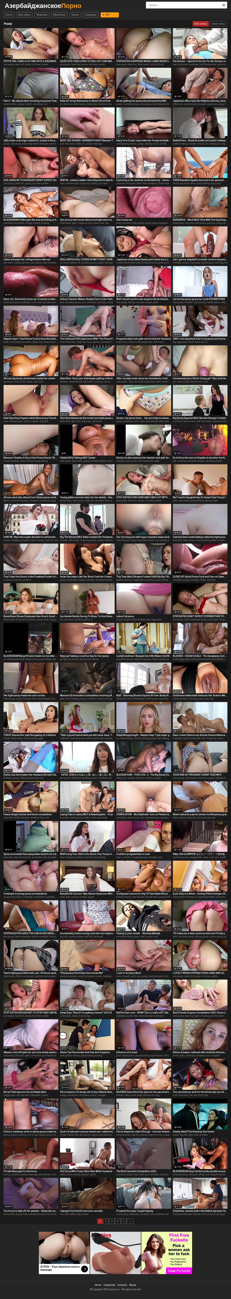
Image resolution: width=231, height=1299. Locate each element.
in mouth (121, 936)
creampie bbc (123, 1134)
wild (196, 1134)
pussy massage (94, 143)
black (191, 342)
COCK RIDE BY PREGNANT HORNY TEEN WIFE (197, 774)
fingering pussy (88, 540)
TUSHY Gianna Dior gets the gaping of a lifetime (30, 735)
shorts (28, 104)
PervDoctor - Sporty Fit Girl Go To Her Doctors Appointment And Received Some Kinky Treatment (200, 61)
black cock (98, 223)
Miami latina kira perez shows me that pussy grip (200, 814)
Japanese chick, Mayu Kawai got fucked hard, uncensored (143, 259)
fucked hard (122, 262)
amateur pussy (89, 262)
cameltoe (38, 104)
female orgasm (98, 461)
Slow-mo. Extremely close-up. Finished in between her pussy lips (31, 299)
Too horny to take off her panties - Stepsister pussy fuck (31, 1211)
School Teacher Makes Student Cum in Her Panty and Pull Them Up (87, 299)
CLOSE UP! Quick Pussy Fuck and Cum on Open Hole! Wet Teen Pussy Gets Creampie (200, 576)
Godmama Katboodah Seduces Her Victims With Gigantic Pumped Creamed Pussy (200, 695)
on (61, 104)
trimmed (189, 897)
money (40, 540)
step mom (121, 342)
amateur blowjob (105, 580)
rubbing (107, 976)
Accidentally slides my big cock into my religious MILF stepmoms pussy (87, 933)
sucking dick (92, 738)
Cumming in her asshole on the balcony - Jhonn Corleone (143, 180)
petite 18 (75, 262)
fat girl (126, 619)
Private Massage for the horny (20, 1171)
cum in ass (32, 1134)
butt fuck (203, 1095)
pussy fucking (23, 698)
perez (183, 817)
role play (101, 302)
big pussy (216, 183)
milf (199, 421)
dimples (203, 1134)
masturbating (203, 540)
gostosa (211, 223)
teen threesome (51, 262)
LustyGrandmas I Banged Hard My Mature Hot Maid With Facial (143, 656)
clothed (188, 302)
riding (13, 738)
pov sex (211, 817)
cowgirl (192, 143)
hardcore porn (156, 976)
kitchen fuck (199, 1214)
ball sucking (163, 738)
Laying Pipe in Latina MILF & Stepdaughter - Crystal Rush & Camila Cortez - (87, 814)
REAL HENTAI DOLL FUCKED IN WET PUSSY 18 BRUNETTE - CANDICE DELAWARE (87, 259)
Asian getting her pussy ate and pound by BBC (141, 100)
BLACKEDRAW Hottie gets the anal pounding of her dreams (31, 219)
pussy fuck (223, 104)
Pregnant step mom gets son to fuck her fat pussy (143, 338)
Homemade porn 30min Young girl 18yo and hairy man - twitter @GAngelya (200, 378)
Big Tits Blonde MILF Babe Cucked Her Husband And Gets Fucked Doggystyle (87, 537)
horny (7, 1174)
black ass (92, 104)
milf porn (19, 1055)
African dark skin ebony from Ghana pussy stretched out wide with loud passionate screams (31, 497)
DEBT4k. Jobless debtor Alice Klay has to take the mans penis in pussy (87, 180)
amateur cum (167, 1174)
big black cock (11, 381)
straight (102, 1095)
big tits (135, 1134)
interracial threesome (141, 262)
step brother (10, 104)
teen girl (89, 500)
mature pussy (219, 421)
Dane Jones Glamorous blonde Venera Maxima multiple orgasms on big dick (200, 735)
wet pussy (200, 223)
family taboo (213, 302)
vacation (215, 1055)
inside (151, 540)
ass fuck (138, 381)
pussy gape (109, 698)
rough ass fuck (84, 342)
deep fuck (37, 342)
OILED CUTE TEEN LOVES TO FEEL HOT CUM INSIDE (87, 61)
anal (118, 223)
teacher (120, 461)
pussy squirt (151, 223)
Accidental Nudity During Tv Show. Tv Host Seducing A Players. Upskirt (87, 616)
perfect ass (55, 143)
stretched (36, 1055)
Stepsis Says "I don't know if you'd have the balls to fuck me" (31, 338)
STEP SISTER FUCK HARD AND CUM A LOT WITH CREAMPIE (143, 497)
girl (174, 381)
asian (101, 262)
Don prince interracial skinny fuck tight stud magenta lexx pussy (87, 219)
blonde (63, 540)
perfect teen (217, 1015)
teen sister (143, 64)
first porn (70, 143)
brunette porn (161, 262)
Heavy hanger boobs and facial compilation (28, 814)
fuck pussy (15, 342)
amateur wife (163, 1214)
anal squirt (178, 223)
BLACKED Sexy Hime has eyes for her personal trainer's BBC (143, 1092)
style (155, 302)
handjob (14, 461)
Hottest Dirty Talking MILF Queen (77, 457)
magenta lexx (85, 223)
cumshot (126, 223)
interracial (65, 223)
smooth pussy (180, 1174)
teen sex (68, 104)
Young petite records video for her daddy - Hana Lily (87, 497)
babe (215, 500)
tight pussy (9, 698)
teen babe (184, 500)
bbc (79, 421)
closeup (195, 580)
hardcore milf (123, 698)
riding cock (31, 659)
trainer (119, 1095)
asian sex (212, 104)
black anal (163, 183)
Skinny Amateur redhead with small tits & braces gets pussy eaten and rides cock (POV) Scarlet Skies (200, 1052)
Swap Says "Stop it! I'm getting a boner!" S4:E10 (86, 1012)
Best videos (24, 14)
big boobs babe (207, 897)
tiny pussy (178, 302)
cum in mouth (110, 381)
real (160, 857)
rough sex (84, 183)
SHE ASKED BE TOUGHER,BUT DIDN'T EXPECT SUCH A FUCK (31, 180)
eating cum (76, 817)
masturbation (126, 738)
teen (175, 64)
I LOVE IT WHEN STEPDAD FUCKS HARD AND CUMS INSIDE (200, 973)
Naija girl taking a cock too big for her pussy (84, 656)
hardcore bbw (180, 698)
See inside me (124, 219)
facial (176, 183)
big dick (44, 421)
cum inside (160, 540)
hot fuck (159, 64)
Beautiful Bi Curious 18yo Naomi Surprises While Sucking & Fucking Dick (87, 893)
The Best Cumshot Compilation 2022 (136, 1171)
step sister (122, 381)
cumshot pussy (132, 104)
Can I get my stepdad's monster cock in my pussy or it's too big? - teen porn (200, 259)
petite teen (66, 500)
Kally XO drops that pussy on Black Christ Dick (85, 100)
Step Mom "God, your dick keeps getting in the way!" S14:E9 (87, 378)
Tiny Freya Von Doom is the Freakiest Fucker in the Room (31, 576)
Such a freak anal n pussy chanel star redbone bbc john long (87, 1131)
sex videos (36, 262)
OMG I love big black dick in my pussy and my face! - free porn (200, 338)
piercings (102, 817)
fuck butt (183, 1095)
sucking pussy (89, 778)
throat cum (203, 143)
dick (203, 738)
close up (8, 302)
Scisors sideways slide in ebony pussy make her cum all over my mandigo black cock (31, 1131)
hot (152, 64)
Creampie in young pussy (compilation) (25, 893)
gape (41, 738)
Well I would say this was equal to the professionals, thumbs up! (143, 299)
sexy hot (189, 223)
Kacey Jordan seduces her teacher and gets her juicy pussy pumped (143, 457)
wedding (15, 540)
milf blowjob (138, 698)
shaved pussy (112, 262)
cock (35, 381)
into (66, 936)
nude (156, 461)
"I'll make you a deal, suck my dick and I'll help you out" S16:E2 (200, 933)
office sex (178, 104)
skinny (168, 421)
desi (148, 619)
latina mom (189, 421)
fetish (203, 580)
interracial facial (15, 659)
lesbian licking (180, 143)
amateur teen (102, 500)
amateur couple (93, 976)
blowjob (202, 104)
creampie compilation (34, 897)
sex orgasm (50, 976)
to (84, 143)
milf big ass (152, 698)
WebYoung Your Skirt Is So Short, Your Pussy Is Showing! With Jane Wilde (87, 854)
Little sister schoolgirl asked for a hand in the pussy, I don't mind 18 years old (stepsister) (31, 140)
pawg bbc (37, 857)
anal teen (131, 183)
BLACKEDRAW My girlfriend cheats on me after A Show (31, 656)
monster (177, 262)
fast (34, 698)
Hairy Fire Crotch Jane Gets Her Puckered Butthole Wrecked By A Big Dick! (143, 140)
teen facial (14, 817)
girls (62, 698)
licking (36, 223)
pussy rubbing (134, 659)
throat (30, 461)
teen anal (145, 421)
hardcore (44, 500)
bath (46, 619)
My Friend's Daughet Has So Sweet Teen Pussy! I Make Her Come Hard (200, 497)
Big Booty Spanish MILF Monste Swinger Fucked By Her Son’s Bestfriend (200, 418)
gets (27, 1055)
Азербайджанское (13, 6)
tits (61, 619)
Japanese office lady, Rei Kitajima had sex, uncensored (200, 100)
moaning (205, 1015)
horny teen (9, 1214)
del (174, 461)
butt (41, 381)
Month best (59, 14)
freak (63, 1134)
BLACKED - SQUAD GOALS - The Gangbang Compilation (200, 656)
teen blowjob (159, 104)
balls (6, 342)
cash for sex (51, 540)
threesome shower (25, 619)
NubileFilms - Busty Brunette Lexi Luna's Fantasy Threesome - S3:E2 (200, 140)
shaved (109, 540)
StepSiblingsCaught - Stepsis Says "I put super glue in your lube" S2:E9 (143, 735)
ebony (7, 500)
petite (45, 64)
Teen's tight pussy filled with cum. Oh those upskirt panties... (31, 973)
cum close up (38, 302)
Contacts (122, 1285)
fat (47, 817)
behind (120, 897)
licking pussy (16, 421)
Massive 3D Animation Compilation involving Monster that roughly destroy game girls (87, 695)
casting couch (152, 143)
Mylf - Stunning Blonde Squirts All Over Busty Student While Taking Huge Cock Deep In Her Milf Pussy (143, 695)
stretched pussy (19, 500)
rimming (88, 857)
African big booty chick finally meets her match (29, 378)
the (118, 302)
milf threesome (208, 64)
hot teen (36, 64)
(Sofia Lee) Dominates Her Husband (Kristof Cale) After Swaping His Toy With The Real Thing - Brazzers (31, 774)
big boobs (88, 381)
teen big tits (221, 262)
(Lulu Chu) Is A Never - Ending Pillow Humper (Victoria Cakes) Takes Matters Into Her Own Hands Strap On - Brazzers (200, 893)
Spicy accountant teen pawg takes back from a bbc (31, 854)
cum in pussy (216, 936)
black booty (109, 1134)
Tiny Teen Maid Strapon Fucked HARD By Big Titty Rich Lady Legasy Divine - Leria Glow (143, 576)
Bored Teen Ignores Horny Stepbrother (25, 1092)
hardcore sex (105, 104)
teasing (79, 619)
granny (170, 659)
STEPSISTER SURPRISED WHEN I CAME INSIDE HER (143, 61)
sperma (211, 580)
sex (18, 1095)
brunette (184, 183)
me (46, 104)
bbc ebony (85, 1134)
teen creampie (163, 381)
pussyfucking (142, 1055)
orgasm (35, 421)
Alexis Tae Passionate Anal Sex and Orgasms (85, 1052)
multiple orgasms (182, 738)
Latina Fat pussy (125, 616)
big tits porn (207, 262)
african (168, 1055)
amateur (97, 421)
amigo (63, 1095)
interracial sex (67, 342)
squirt (27, 421)
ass (107, 223)
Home (9, 14)
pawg (86, 461)
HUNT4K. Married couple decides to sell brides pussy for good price (31, 537)
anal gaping (122, 143)
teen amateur (150, 183)
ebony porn (128, 1055)
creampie (190, 1055)
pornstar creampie (189, 64)
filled (18, 976)
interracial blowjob (182, 1214)
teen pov (202, 778)
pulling (143, 1134)
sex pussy (9, 64)
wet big (192, 698)
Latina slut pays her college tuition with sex (27, 259)
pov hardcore (49, 1055)
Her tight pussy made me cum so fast (24, 695)
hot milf (169, 976)
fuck (137, 342)
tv (92, 619)
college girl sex (21, 262)
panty (110, 302)
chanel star (73, 1134)
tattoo (133, 143)
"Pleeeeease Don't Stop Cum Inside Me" (81, 973)
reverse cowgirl (144, 302)
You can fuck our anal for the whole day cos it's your (200, 1092)
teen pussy (138, 223)
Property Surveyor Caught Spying (134, 1211)
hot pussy (224, 619)
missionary (58, 659)
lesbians (163, 223)
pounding (9, 223)
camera (139, 778)
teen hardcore (145, 461)
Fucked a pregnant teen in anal (133, 854)
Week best (42, 14)
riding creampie (86, 580)
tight (74, 223)
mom (131, 342)
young (7, 897)
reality (94, 183)
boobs (86, 817)
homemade (72, 183)
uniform (221, 64)
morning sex (123, 540)
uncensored (190, 104)
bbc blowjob (49, 857)
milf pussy (65, 461)
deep (192, 183)
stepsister (149, 381)
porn (133, 976)
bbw (207, 698)
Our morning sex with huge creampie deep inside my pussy (143, 537)
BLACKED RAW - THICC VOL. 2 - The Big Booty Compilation (143, 774)
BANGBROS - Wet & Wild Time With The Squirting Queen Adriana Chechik (200, 219)
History (75, 14)
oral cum (214, 857)
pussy (28, 64)
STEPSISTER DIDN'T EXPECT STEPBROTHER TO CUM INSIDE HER (200, 616)
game (96, 342)
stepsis (224, 302)
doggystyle (56, 500)
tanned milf (114, 461)
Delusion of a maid (126, 1052)
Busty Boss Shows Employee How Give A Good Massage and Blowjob (31, 616)
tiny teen (177, 540)
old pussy (9, 1055)
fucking (57, 1134)
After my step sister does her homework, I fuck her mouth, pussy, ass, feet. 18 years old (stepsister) (143, 378)
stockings (121, 817)
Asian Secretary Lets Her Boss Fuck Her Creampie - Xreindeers (87, 576)
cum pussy (178, 778)
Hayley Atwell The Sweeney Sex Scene (193, 1131)
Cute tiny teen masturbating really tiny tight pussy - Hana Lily (200, 537)
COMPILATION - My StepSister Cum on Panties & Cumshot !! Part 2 (143, 814)
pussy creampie (21, 302)
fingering (211, 738)
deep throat (75, 381)
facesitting (100, 857)
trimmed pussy (186, 936)
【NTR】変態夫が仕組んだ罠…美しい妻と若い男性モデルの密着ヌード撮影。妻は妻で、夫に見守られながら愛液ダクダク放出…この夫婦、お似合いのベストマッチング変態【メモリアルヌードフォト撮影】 (87, 774)
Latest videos (218, 23)
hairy (179, 381)
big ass (146, 659)
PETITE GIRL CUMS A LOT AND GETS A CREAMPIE (30, 61)
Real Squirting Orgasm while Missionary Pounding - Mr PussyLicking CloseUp (31, 418)
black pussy (80, 104)
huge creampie (139, 540)
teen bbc (8, 857)
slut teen (8, 262)
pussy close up (185, 1015)
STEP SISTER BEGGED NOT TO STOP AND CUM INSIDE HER (31, 1012)
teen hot (19, 64)
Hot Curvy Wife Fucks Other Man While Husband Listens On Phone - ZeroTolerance (87, 1171)
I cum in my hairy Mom (128, 973)
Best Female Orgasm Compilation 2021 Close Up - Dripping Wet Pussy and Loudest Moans (200, 1012)
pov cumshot (89, 302)
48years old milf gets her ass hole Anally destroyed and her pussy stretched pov (31, 1052)
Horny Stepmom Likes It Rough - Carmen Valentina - (143, 1131)
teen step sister (30, 143)
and (62, 143)
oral (156, 936)
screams (34, 500)
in (206, 342)
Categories (91, 14)
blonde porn (45, 1174)
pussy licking (203, 183)
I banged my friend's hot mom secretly (81, 1211)
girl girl (63, 659)
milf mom (158, 342)
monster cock (94, 698)
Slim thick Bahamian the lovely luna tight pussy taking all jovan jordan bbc (87, 418)
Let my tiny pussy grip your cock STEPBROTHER (199, 299)
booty (22, 381)
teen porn (159, 1015)
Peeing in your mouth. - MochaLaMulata (138, 933)
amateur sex (105, 778)
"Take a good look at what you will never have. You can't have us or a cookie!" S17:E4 (87, 735)
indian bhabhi (138, 619)
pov (125, 778)
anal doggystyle (181, 659)
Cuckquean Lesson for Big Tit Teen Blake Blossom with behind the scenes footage (143, 893)
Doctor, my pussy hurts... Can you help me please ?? (143, 418)
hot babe (154, 1174)
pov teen (103, 183)
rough (81, 976)
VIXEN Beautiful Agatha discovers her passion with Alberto (200, 180)
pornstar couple (196, 461)
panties (51, 897)
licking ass (215, 143)
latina (119, 619)
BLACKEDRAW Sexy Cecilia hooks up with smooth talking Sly (200, 1171)
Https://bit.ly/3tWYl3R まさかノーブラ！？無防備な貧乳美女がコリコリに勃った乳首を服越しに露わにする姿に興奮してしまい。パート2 (200, 854)
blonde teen (157, 421)
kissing (98, 1055)
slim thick (65, 421)
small (163, 143)
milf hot (88, 936)
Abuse (132, 1285)
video (79, 143)
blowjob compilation (213, 659)
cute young (199, 302)
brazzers (220, 897)
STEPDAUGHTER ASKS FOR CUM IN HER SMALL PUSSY (31, 933)
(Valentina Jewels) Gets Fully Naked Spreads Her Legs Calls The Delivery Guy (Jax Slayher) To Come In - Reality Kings (200, 1211)
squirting (210, 461)
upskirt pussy (76, 936)
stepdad (120, 1015)
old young (16, 143)
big (174, 342)
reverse (18, 580)
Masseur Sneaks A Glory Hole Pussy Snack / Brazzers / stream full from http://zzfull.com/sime (31, 457)
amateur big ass (169, 817)
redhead (64, 738)
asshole (120, 183)
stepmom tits (155, 1134)
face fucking (72, 698)
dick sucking (105, 738)
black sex (199, 342)
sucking (45, 223)
